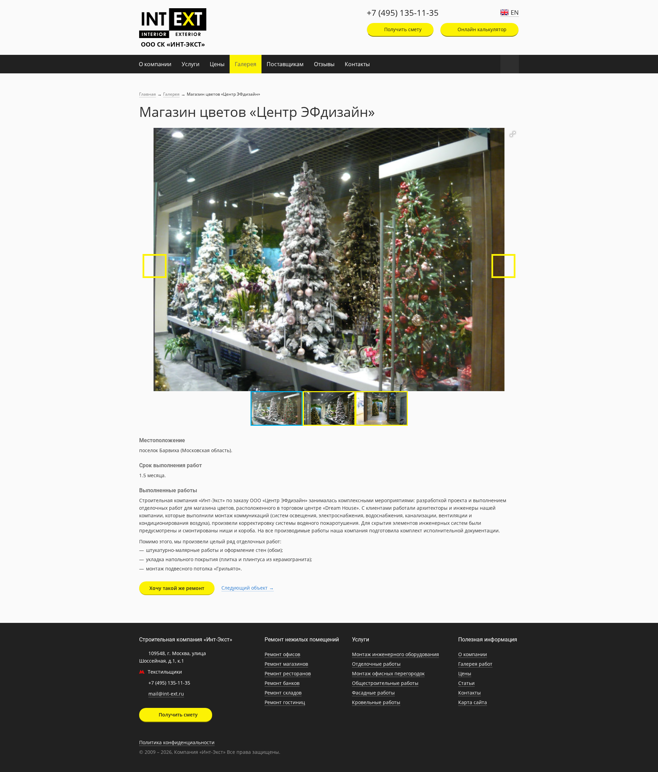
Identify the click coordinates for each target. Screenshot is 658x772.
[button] (512, 134)
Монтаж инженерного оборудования (395, 654)
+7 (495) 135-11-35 (403, 12)
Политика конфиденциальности (177, 742)
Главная (147, 94)
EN (515, 12)
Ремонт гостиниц (285, 702)
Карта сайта (472, 702)
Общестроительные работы (385, 683)
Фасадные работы (373, 692)
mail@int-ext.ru (166, 693)
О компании (155, 64)
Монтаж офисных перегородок (388, 673)
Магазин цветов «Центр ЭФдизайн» (223, 94)
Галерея (245, 64)
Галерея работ (475, 664)
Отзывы (324, 64)
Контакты (357, 64)
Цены (217, 64)
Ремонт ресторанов (288, 673)
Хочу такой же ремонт (176, 588)
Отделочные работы (376, 664)
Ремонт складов (283, 692)
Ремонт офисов (282, 654)
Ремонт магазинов (286, 664)
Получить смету (402, 29)
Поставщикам (285, 64)
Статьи (466, 683)
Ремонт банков (282, 683)
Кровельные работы (376, 702)
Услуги (190, 64)
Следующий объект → (247, 587)
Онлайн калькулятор (481, 29)
